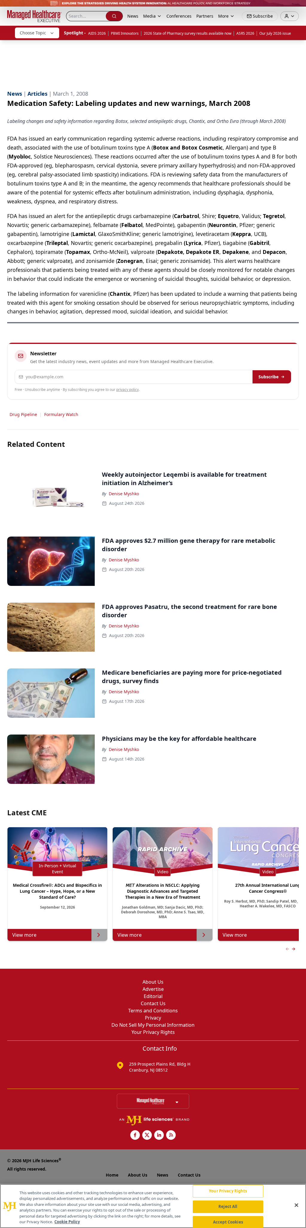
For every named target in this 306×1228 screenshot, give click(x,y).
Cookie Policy (67, 1221)
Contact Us (153, 1003)
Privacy (153, 1017)
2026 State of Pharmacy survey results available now (187, 33)
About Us (153, 982)
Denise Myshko (124, 493)
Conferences (179, 16)
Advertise (153, 989)
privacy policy (127, 389)
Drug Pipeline (23, 414)
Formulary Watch (61, 414)
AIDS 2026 (97, 33)
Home (112, 1175)
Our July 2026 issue (275, 33)
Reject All (227, 1206)
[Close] (296, 1205)
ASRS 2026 (245, 33)
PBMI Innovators (125, 33)
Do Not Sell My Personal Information (153, 1025)
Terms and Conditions (153, 1010)
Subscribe (268, 377)
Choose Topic (33, 33)
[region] (153, 1206)
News (132, 16)
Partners (204, 16)
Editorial (153, 996)
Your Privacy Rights (153, 1032)
